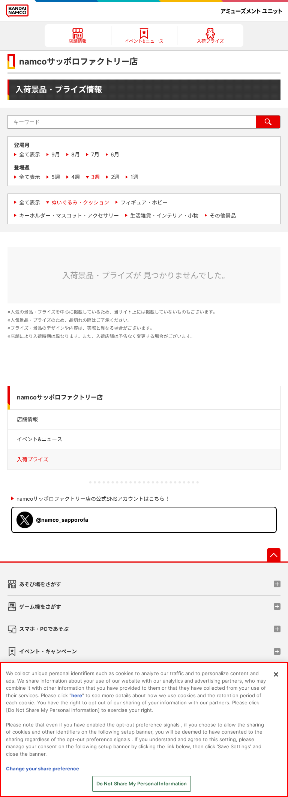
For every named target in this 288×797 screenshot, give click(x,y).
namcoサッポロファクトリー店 (60, 397)
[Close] (276, 674)
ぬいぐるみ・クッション (80, 202)
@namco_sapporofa (62, 519)
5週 (55, 177)
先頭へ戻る (273, 554)
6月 (115, 154)
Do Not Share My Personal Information (141, 783)
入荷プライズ (32, 459)
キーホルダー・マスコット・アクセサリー (69, 215)
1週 (134, 177)
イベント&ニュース (39, 439)
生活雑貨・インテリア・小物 (164, 215)
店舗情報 (27, 419)
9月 (55, 154)
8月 (75, 154)
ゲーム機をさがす (40, 606)
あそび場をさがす (40, 584)
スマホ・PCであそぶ (44, 629)
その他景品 (223, 215)
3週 (95, 177)
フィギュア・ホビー (144, 202)
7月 (95, 154)
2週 (115, 177)
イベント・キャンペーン (48, 651)
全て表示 (29, 154)
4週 (75, 177)
